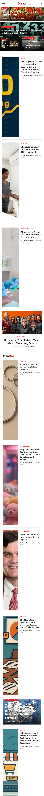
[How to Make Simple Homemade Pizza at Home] (22, 14)
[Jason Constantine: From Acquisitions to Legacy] (10, 570)
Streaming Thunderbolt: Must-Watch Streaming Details (22, 341)
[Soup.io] (22, 3)
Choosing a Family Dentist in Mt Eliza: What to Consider (30, 149)
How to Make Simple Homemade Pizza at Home (19, 13)
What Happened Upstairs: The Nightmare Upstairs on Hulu (32, 44)
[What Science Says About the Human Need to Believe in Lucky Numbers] (22, 29)
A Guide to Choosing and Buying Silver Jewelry (29, 366)
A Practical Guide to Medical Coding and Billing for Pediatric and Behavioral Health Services (21, 710)
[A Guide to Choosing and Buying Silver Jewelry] (10, 400)
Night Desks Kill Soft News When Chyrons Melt (10, 45)
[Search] (41, 3)
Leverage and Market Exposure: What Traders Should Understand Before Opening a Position (31, 66)
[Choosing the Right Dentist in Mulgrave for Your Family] (10, 267)
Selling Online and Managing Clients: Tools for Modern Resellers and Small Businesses (29, 738)
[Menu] (3, 3)
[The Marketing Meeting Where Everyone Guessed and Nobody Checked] (10, 655)
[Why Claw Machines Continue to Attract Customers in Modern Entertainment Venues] (10, 485)
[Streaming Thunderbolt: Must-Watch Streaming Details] (22, 322)
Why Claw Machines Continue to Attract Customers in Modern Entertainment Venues (30, 454)
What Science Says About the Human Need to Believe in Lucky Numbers (21, 31)
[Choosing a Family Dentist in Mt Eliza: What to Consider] (10, 182)
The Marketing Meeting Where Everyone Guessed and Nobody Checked (30, 624)
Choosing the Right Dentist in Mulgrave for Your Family (31, 235)
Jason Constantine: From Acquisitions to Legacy (29, 537)
